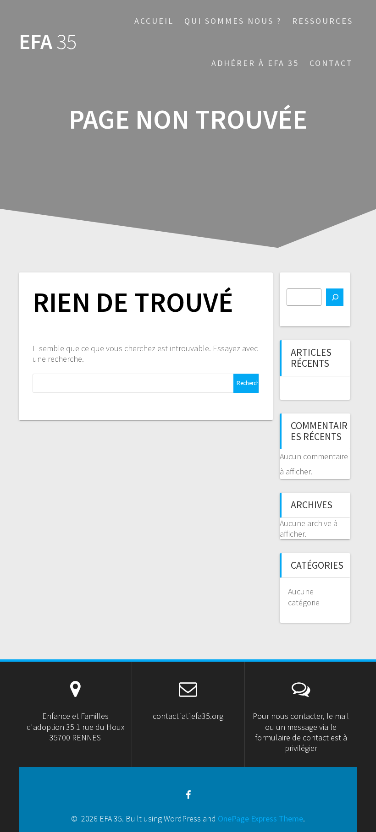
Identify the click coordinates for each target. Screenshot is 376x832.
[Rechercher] (334, 297)
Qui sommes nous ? (233, 21)
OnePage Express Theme (260, 818)
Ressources (322, 21)
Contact (331, 63)
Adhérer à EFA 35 (255, 63)
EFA (48, 42)
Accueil (154, 21)
